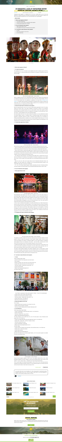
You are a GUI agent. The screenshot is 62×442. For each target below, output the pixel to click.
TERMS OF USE (37, 433)
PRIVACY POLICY (30, 433)
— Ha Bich (19, 376)
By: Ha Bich (15, 12)
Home (27, 6)
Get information (31, 411)
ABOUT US (24, 433)
